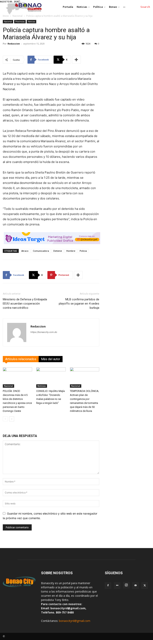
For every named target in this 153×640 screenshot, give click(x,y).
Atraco (24, 250)
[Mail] (135, 585)
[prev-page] (5, 418)
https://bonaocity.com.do (43, 332)
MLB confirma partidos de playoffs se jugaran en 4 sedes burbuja (79, 304)
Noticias (31, 21)
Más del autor (50, 359)
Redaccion (14, 43)
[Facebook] (108, 585)
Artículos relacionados (20, 359)
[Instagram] (126, 585)
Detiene (57, 250)
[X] (144, 585)
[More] (76, 60)
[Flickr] (117, 585)
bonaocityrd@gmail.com (74, 621)
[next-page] (11, 418)
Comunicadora (41, 250)
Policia (83, 250)
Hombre (70, 250)
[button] (145, 7)
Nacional (18, 16)
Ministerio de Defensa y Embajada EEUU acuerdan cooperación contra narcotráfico (25, 304)
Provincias (20, 21)
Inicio (6, 16)
